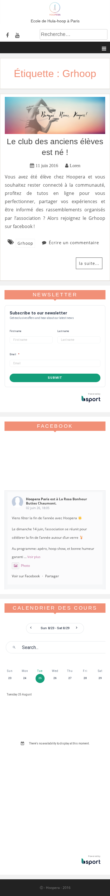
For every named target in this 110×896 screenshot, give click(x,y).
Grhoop (25, 243)
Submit (55, 378)
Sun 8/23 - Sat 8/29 (55, 628)
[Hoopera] (55, 14)
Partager (52, 576)
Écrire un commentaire (74, 242)
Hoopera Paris (37, 499)
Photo (25, 565)
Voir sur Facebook (26, 576)
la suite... (89, 263)
